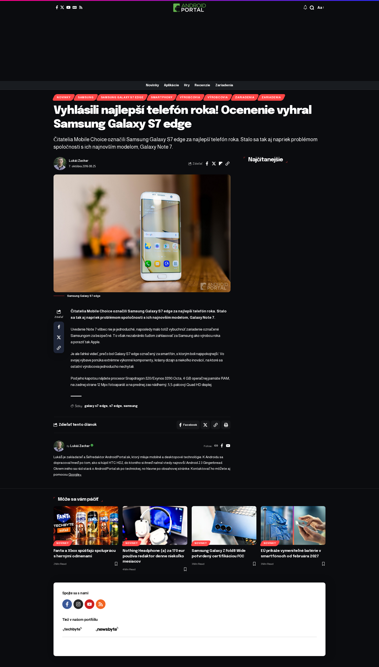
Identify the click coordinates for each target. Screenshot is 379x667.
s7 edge (115, 406)
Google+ (75, 474)
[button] (312, 7)
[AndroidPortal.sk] (189, 7)
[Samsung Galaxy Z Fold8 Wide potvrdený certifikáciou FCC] (224, 525)
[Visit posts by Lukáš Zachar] (60, 163)
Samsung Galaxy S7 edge (122, 97)
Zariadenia (244, 97)
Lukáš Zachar (78, 160)
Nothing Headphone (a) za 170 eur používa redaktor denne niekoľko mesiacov (154, 556)
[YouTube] (68, 7)
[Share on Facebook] (207, 163)
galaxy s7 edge (95, 406)
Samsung (85, 97)
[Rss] (81, 7)
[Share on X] (214, 163)
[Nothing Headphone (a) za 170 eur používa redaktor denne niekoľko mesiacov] (155, 525)
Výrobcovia (190, 97)
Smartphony (162, 97)
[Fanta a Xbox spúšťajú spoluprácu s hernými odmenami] (86, 525)
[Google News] (75, 7)
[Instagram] (78, 604)
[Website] (216, 446)
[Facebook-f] (67, 604)
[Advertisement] (189, 48)
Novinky (63, 97)
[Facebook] (57, 7)
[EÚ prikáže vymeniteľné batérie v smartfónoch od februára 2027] (293, 525)
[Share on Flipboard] (221, 163)
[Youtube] (89, 604)
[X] (62, 7)
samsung (130, 406)
